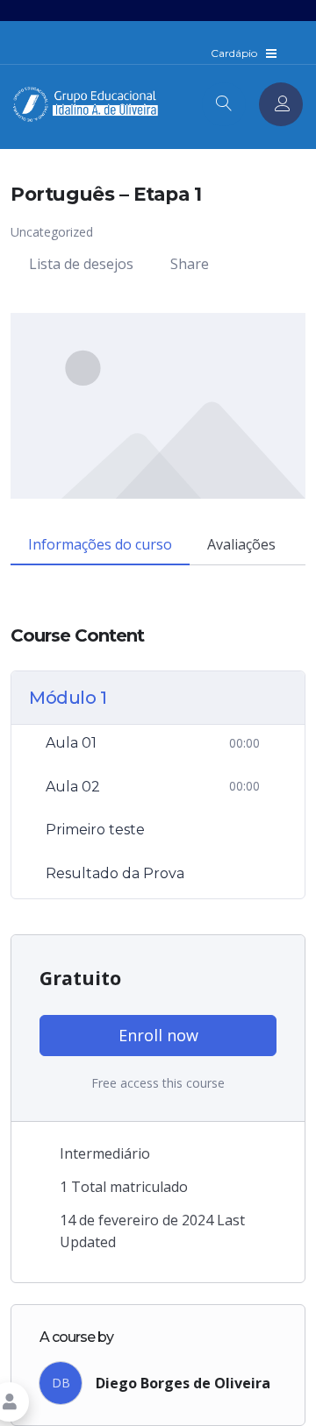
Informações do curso (100, 544)
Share (189, 263)
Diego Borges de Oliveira (183, 1383)
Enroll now (158, 1035)
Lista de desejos (81, 263)
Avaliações (241, 544)
